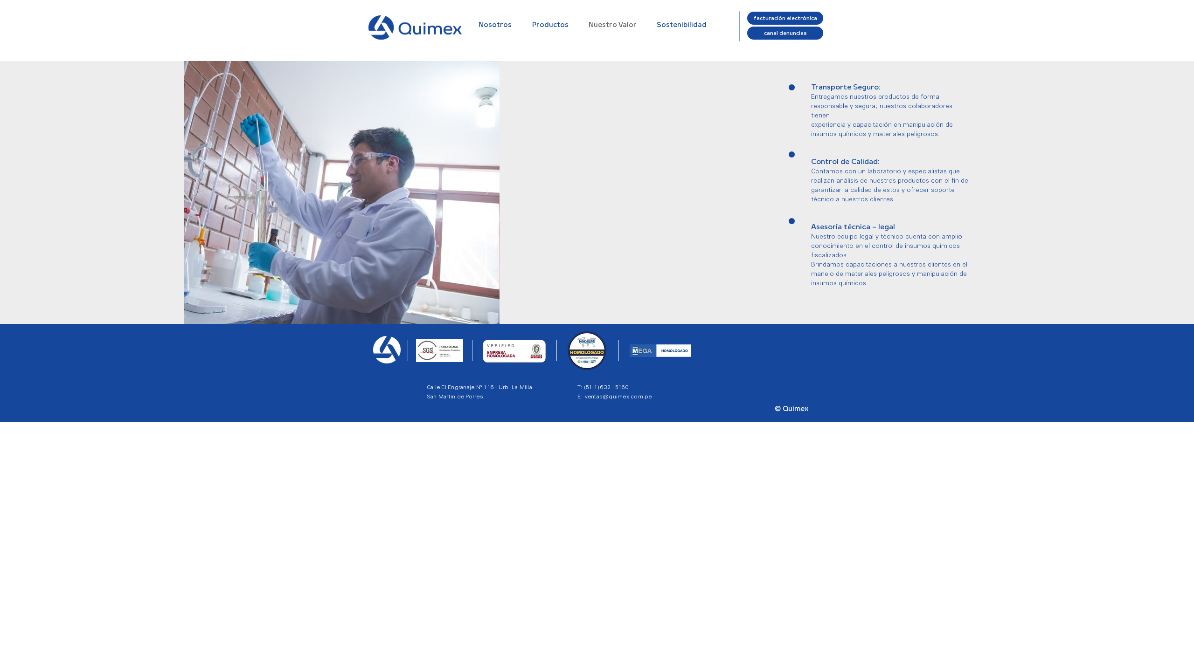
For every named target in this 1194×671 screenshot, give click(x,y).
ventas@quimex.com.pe (618, 396)
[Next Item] (487, 192)
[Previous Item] (197, 192)
